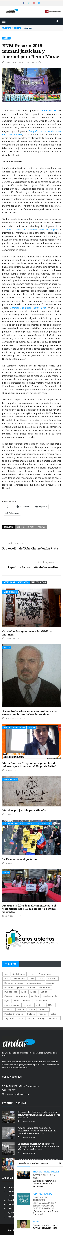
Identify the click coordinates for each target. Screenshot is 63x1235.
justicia (31, 527)
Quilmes (31, 1013)
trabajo (41, 1018)
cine (6, 978)
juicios (33, 991)
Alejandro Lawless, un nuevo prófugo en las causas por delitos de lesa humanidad (29, 712)
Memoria (32, 727)
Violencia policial (10, 592)
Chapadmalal (45, 974)
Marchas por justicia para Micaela (24, 810)
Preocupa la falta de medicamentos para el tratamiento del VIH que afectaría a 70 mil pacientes (29, 909)
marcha (26, 1000)
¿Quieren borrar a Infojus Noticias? (46, 1205)
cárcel (40, 978)
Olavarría (8, 1009)
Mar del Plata (41, 1000)
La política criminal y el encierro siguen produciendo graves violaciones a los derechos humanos (38, 1146)
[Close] (60, 1163)
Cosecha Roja (14, 1200)
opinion (20, 1009)
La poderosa (13, 1204)
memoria (28, 1005)
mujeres (40, 1005)
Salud (6, 872)
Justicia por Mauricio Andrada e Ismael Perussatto (44, 1181)
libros (16, 1000)
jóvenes (8, 996)
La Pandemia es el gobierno (19, 859)
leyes (6, 1000)
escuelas (8, 987)
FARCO (11, 1195)
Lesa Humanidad (19, 727)
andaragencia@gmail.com (17, 1094)
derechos (52, 978)
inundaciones (10, 991)
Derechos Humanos (13, 983)
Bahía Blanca (19, 974)
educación (50, 983)
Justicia (6, 38)
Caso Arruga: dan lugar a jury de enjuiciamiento (45, 1226)
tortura (31, 1018)
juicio (23, 991)
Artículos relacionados (16, 582)
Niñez (51, 1005)
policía (32, 1009)
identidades (44, 987)
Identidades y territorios (13, 824)
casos (31, 974)
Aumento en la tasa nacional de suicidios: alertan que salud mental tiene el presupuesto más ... (37, 1130)
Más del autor (38, 582)
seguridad (9, 1018)
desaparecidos (34, 983)
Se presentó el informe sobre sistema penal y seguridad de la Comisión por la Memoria (39, 1115)
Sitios (20, 1018)
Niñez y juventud (39, 1172)
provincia (43, 1009)
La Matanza (21, 996)
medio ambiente (12, 1005)
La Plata (35, 996)
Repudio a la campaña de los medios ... (34, 567)
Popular (21, 1103)
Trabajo (35, 1194)
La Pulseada (13, 1191)
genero (20, 527)
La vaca (11, 1208)
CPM (32, 978)
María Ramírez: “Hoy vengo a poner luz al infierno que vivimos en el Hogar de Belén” (29, 764)
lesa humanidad (50, 996)
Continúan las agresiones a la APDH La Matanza (27, 633)
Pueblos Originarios (13, 1013)
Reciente (7, 1103)
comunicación (19, 978)
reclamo (42, 527)
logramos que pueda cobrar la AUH (28, 307)
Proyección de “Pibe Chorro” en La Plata (30, 548)
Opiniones (30, 824)
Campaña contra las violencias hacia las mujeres (31, 229)
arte (6, 974)
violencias (54, 1018)
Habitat (31, 987)
